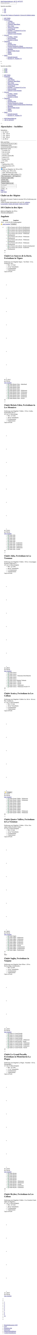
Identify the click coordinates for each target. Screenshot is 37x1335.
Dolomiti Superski (12, 57)
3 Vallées (10, 21)
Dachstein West (12, 44)
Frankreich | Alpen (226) (7, 178)
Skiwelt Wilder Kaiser (14, 51)
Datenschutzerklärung (10, 1331)
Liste (2, 192)
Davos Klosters (12, 38)
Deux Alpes (11, 26)
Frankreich (7, 19)
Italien (5, 55)
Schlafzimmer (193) (6, 145)
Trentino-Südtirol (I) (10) (7, 183)
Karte (5, 192)
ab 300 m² (5, 139)
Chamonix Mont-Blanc (14, 24)
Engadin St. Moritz (13, 40)
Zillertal (10, 54)
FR (5, 10)
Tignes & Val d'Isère (13, 27)
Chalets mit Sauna (23, 204)
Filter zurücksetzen (6, 176)
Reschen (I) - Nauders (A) (15, 58)
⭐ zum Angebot (5, 224)
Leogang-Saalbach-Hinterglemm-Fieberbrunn (20, 47)
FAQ (5, 1326)
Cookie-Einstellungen (10, 1333)
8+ (16, 143)
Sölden (9, 52)
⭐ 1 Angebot (8, 792)
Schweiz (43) (4, 179)
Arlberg (10, 43)
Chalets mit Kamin (13, 204)
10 (5, 1316)
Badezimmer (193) (6, 148)
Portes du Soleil (12, 32)
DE (5, 9)
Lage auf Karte (8, 271)
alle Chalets (7, 18)
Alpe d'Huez (11, 23)
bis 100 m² (5, 132)
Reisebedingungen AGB (10, 1325)
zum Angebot (7, 382)
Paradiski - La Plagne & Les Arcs (17, 30)
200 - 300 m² (6, 137)
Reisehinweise (8, 1328)
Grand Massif (11, 29)
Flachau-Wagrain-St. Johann (15, 46)
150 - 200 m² (6, 135)
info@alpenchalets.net (7, 1)
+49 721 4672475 (18, 1)
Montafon (10, 49)
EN (5, 12)
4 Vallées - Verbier (13, 37)
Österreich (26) (5, 181)
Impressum (7, 1329)
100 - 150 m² (6, 133)
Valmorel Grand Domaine (15, 33)
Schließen (13, 224)
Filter (3, 190)
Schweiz (6, 35)
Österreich (7, 41)
